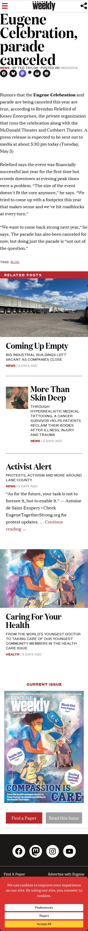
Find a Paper (24, 818)
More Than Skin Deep (50, 393)
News (5, 67)
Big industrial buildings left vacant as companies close (36, 357)
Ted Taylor (28, 67)
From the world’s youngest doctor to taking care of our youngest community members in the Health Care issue (43, 640)
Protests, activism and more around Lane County (44, 477)
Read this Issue (64, 818)
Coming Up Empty (37, 345)
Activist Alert (29, 466)
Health (12, 654)
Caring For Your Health (33, 620)
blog (15, 261)
